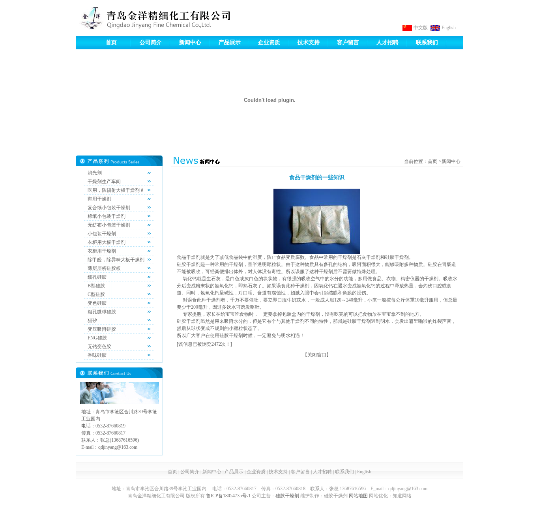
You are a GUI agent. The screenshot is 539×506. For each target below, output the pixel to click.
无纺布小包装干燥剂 (109, 225)
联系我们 (427, 42)
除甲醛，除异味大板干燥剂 (116, 259)
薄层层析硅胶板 (104, 268)
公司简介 (151, 42)
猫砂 (92, 320)
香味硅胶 (97, 355)
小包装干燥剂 (102, 233)
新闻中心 (190, 42)
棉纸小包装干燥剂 (106, 216)
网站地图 (358, 496)
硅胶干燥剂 (287, 496)
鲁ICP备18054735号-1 (228, 496)
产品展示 (230, 42)
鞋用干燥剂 (99, 199)
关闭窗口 (316, 355)
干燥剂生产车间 (104, 181)
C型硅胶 (96, 294)
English (449, 27)
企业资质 (269, 42)
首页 (111, 42)
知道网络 (402, 496)
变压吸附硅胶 (102, 329)
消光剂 (95, 173)
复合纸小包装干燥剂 (109, 207)
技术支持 (309, 42)
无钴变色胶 (99, 346)
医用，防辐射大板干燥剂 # (115, 190)
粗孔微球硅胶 (102, 312)
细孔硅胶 (97, 277)
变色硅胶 (97, 303)
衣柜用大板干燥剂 (106, 242)
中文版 (421, 27)
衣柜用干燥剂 (102, 251)
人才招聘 (387, 42)
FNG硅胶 (97, 338)
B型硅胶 (96, 286)
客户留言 (348, 42)
